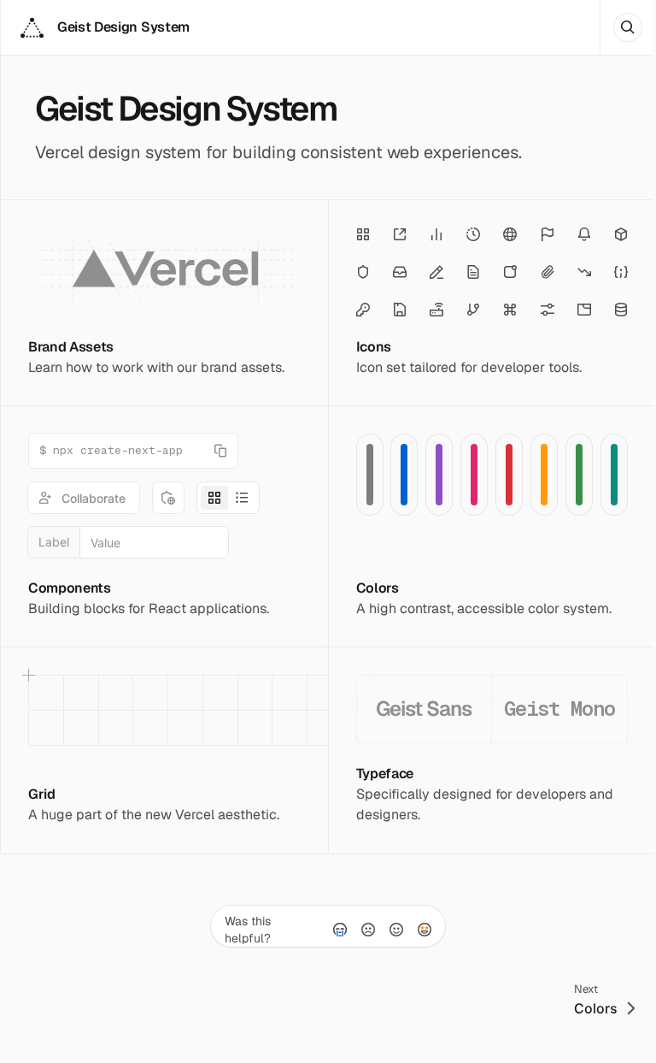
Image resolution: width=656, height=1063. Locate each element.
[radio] (340, 929)
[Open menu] (627, 27)
